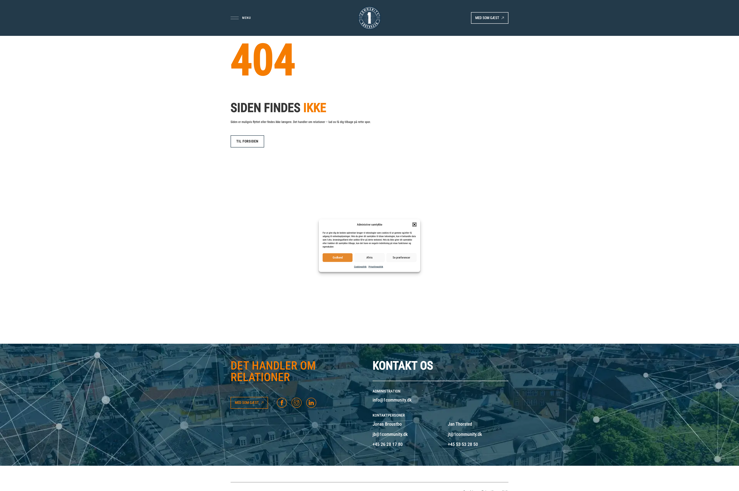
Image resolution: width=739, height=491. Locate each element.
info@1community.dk (392, 400)
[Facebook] (282, 403)
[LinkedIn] (311, 403)
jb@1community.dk (390, 434)
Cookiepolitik (360, 266)
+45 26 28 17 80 (388, 444)
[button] (414, 225)
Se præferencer (401, 257)
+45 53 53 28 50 (463, 444)
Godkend (338, 257)
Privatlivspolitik (376, 266)
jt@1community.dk (465, 434)
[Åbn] (241, 18)
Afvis (369, 257)
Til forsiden (247, 141)
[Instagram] (297, 403)
